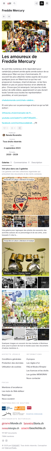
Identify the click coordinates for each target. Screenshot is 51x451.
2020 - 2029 (12, 154)
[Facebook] (3, 440)
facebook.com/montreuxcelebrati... (18, 123)
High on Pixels (11, 448)
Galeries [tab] (7, 162)
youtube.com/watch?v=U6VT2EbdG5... (19, 118)
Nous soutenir (8, 399)
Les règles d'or (33, 363)
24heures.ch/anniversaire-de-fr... (17, 113)
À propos (30, 359)
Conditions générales (11, 359)
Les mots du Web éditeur (13, 391)
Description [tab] (37, 162)
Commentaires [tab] (21, 162)
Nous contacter (33, 378)
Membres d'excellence (12, 387)
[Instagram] (6, 440)
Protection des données (12, 363)
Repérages (7, 395)
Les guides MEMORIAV (36, 374)
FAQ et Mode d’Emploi (36, 367)
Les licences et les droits (37, 370)
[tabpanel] (25, 258)
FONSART (16, 445)
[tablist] (25, 163)
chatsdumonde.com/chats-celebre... (18, 100)
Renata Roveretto (14, 135)
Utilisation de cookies (11, 367)
